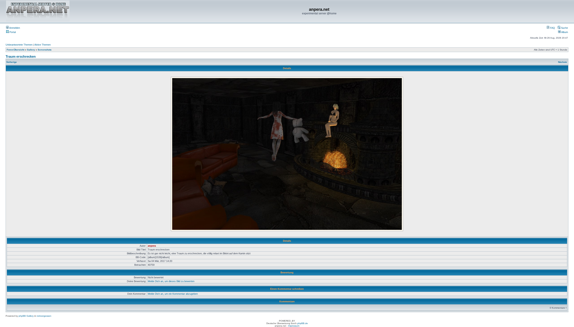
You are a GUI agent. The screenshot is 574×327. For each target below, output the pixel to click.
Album (564, 32)
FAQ (552, 27)
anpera (152, 245)
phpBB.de (302, 323)
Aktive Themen (42, 44)
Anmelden (14, 27)
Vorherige (11, 62)
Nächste (562, 62)
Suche (564, 27)
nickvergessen (44, 316)
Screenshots (45, 49)
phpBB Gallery (26, 316)
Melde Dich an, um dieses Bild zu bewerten (171, 281)
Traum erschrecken (21, 56)
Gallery (31, 49)
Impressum (293, 326)
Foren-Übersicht (15, 49)
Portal (12, 32)
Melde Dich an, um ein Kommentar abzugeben (173, 293)
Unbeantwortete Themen (19, 44)
